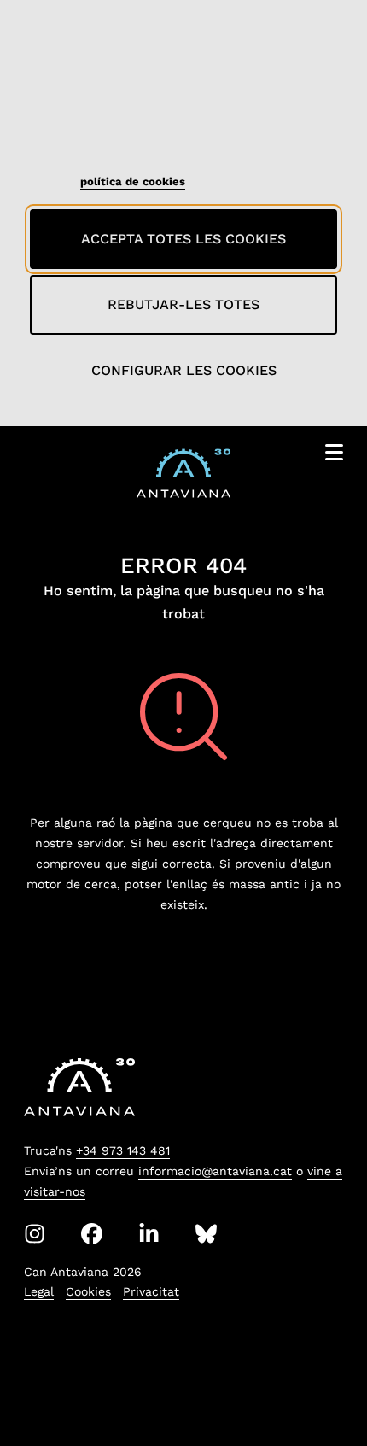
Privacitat (151, 1291)
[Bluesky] (206, 1233)
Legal (39, 1291)
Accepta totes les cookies (183, 239)
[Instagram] (34, 1233)
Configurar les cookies (184, 370)
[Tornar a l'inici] (322, 1389)
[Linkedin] (149, 1233)
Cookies (88, 1291)
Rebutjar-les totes (183, 304)
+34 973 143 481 (123, 1150)
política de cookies (132, 181)
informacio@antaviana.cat (215, 1171)
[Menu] (334, 455)
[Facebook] (91, 1233)
